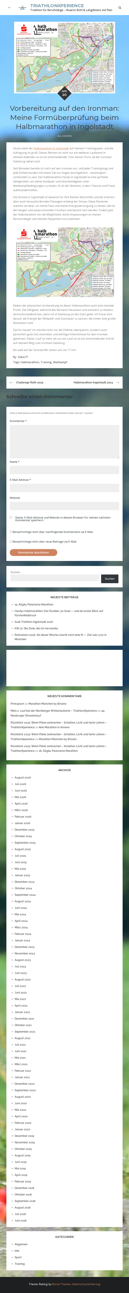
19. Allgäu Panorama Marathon (34, 604)
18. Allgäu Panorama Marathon (58, 750)
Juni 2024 (21, 907)
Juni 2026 (21, 790)
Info (17, 1250)
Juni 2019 (20, 1162)
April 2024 (21, 920)
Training (46, 362)
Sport (18, 1257)
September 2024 (25, 894)
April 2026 (21, 803)
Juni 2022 (21, 992)
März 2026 (21, 810)
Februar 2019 (23, 1181)
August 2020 (23, 1096)
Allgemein (64, 135)
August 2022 (23, 979)
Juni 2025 (21, 862)
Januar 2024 (22, 940)
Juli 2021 (20, 1044)
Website (15, 498)
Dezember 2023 (24, 947)
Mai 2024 (20, 914)
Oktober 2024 (23, 888)
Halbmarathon (30, 362)
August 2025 (23, 849)
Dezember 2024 (24, 881)
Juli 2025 (20, 855)
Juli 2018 (20, 1214)
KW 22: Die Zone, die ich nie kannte (36, 628)
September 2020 (25, 1090)
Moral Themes (61, 1284)
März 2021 (21, 1064)
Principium (17, 703)
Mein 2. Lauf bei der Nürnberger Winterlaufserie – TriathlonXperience (54, 710)
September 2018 (25, 1201)
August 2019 (22, 1155)
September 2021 (25, 1031)
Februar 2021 (23, 1070)
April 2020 (21, 1116)
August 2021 (22, 1038)
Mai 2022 (20, 999)
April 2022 (21, 1005)
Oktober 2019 (23, 1149)
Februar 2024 (23, 934)
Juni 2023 (21, 973)
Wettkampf (60, 362)
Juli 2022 (20, 986)
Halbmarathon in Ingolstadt (51, 148)
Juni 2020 (21, 1103)
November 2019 (25, 1142)
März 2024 (21, 927)
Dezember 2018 (24, 1188)
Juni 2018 (21, 1220)
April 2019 (21, 1175)
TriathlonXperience (57, 5)
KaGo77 (23, 357)
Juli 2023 (20, 966)
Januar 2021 (22, 1077)
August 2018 (23, 1207)
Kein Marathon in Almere (54, 727)
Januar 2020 (22, 1129)
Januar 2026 (22, 823)
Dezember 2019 (24, 1135)
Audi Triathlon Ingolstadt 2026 (34, 621)
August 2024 (23, 901)
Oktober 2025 (23, 836)
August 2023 (23, 960)
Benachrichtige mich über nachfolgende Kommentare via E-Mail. (53, 532)
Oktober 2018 (23, 1194)
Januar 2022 (22, 1012)
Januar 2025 (22, 875)
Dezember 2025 (24, 829)
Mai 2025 (20, 868)
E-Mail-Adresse (20, 480)
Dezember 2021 (24, 1018)
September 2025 (25, 842)
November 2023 (25, 953)
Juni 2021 (20, 1051)
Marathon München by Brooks (48, 703)
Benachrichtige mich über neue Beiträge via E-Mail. (45, 541)
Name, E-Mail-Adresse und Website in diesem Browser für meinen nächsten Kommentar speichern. (63, 519)
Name (14, 462)
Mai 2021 (20, 1057)
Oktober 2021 (23, 1025)
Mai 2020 (20, 1109)
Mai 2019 (20, 1168)
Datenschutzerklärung (86, 1284)
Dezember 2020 (25, 1083)
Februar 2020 (23, 1122)
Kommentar (18, 421)
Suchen (15, 572)
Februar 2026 (23, 816)
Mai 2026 (20, 797)
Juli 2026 (20, 784)
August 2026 (23, 777)
